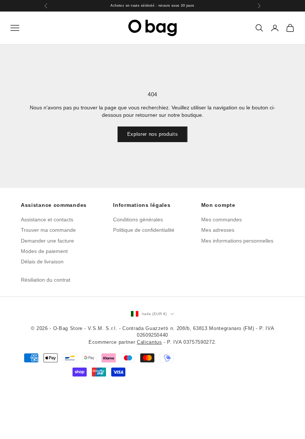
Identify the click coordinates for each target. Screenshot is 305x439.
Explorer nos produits (152, 134)
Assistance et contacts (47, 219)
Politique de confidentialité (143, 230)
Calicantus (149, 342)
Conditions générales (138, 219)
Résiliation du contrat (45, 280)
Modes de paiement (44, 251)
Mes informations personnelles (237, 241)
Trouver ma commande (48, 230)
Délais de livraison (42, 262)
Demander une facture (47, 241)
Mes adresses (217, 230)
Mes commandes (221, 219)
